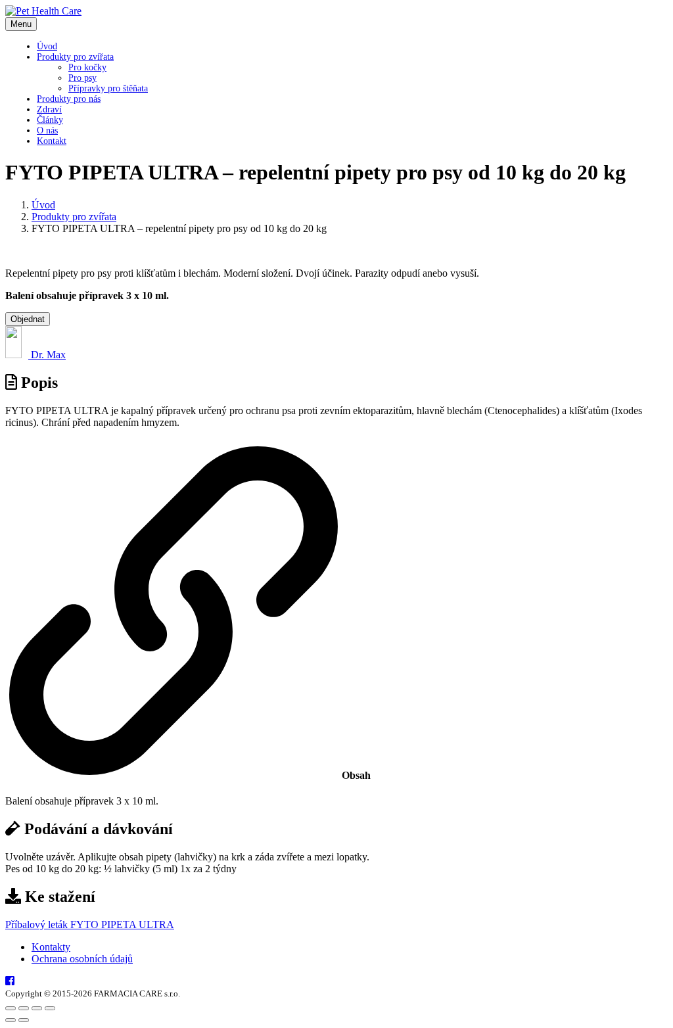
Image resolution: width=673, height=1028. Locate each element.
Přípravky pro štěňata (108, 88)
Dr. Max (47, 354)
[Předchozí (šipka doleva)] (10, 1020)
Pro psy (82, 78)
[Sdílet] (37, 1008)
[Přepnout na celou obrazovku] (23, 1008)
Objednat (28, 319)
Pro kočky (87, 67)
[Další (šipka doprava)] (23, 1020)
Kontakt (51, 141)
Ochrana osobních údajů (82, 958)
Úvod (47, 46)
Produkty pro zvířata (75, 57)
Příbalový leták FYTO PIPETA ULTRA (89, 924)
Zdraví (49, 109)
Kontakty (51, 946)
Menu (21, 24)
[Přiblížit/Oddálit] (10, 1008)
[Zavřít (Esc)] (50, 1008)
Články (50, 120)
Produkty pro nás (69, 99)
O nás (47, 130)
